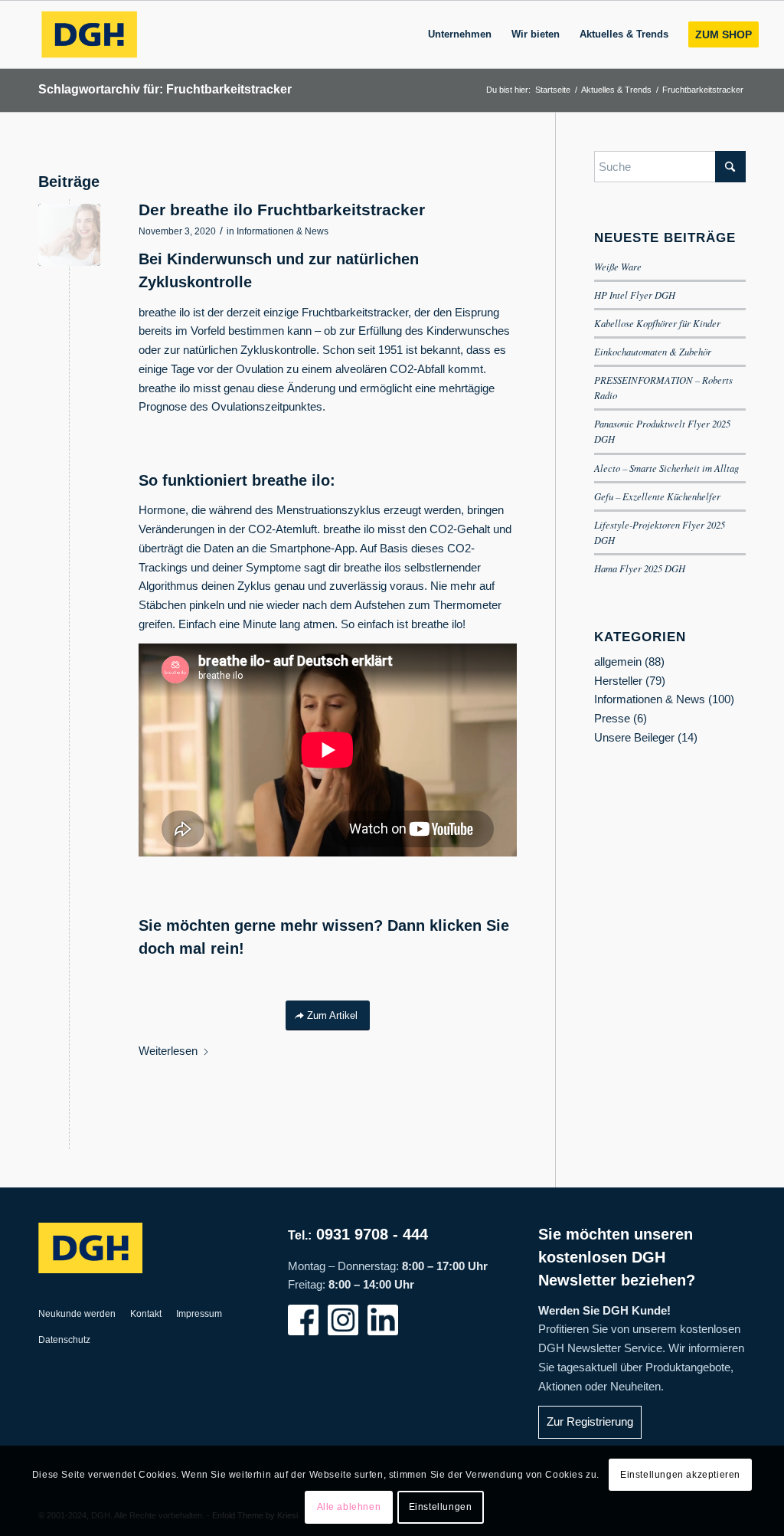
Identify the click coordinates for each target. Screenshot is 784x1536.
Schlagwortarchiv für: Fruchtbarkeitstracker (165, 89)
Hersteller (618, 680)
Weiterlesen (168, 1050)
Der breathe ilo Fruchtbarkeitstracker (282, 209)
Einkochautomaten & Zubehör (652, 351)
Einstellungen (440, 1507)
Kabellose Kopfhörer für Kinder (657, 322)
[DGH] (88, 34)
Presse (612, 718)
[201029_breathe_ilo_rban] (69, 235)
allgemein (618, 661)
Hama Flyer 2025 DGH (639, 568)
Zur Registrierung (590, 1421)
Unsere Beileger (634, 737)
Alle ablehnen (349, 1507)
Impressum (199, 1313)
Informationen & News (282, 231)
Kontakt (146, 1313)
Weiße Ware (618, 266)
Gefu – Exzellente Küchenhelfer (657, 496)
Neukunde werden (77, 1313)
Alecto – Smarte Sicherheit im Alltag (666, 467)
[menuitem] (459, 34)
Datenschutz (64, 1340)
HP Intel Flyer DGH (634, 294)
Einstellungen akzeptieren (680, 1474)
